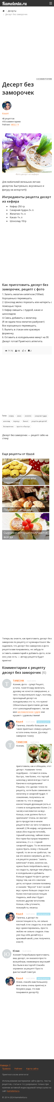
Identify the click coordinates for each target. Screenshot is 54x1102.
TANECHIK (18, 680)
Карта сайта (32, 1068)
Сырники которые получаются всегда (25, 535)
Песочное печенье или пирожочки (20, 480)
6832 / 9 (15, 124)
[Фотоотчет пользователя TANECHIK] (39, 753)
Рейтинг (18, 1068)
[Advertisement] (27, 46)
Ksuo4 (5, 113)
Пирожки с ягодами (18, 510)
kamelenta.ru (13, 1091)
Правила (6, 1068)
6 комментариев (44, 79)
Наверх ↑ (5, 1065)
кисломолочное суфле (29, 711)
